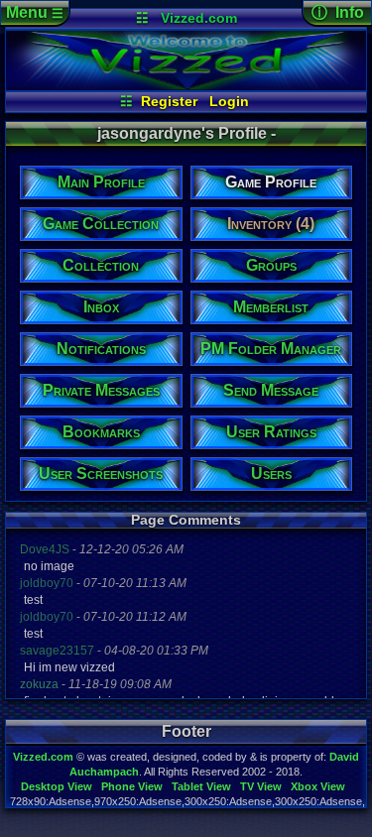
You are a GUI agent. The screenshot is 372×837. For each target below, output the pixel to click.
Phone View (132, 786)
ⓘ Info (337, 12)
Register (169, 101)
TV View (261, 786)
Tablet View (201, 786)
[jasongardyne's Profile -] (186, 85)
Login (229, 101)
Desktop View (56, 786)
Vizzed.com (199, 18)
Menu (34, 12)
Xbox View (318, 786)
